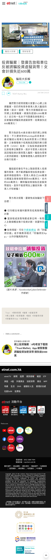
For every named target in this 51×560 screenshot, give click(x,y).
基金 (39, 381)
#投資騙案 (20, 316)
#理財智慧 (16, 313)
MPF (45, 381)
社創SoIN (8, 391)
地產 (6, 386)
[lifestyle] (22, 3)
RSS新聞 (39, 468)
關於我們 (7, 466)
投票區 (18, 391)
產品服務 (16, 466)
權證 (39, 376)
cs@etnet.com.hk (29, 462)
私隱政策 (43, 466)
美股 (6, 381)
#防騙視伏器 (37, 316)
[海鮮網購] (48, 208)
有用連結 (30, 468)
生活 (13, 386)
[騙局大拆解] (8, 82)
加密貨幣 (31, 381)
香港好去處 (41, 386)
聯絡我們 (34, 466)
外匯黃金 (20, 381)
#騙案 (24, 313)
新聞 (15, 376)
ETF (44, 376)
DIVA (19, 386)
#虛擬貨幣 (33, 313)
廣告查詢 (25, 466)
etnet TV (7, 376)
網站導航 (21, 468)
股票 (22, 376)
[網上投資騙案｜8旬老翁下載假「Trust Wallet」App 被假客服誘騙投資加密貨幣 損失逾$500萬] (8, 349)
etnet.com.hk (11, 369)
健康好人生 (29, 386)
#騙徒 (28, 316)
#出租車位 (24, 319)
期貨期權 (30, 376)
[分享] (9, 93)
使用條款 (12, 468)
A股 (12, 381)
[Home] (11, 3)
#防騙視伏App (11, 319)
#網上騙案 (9, 316)
